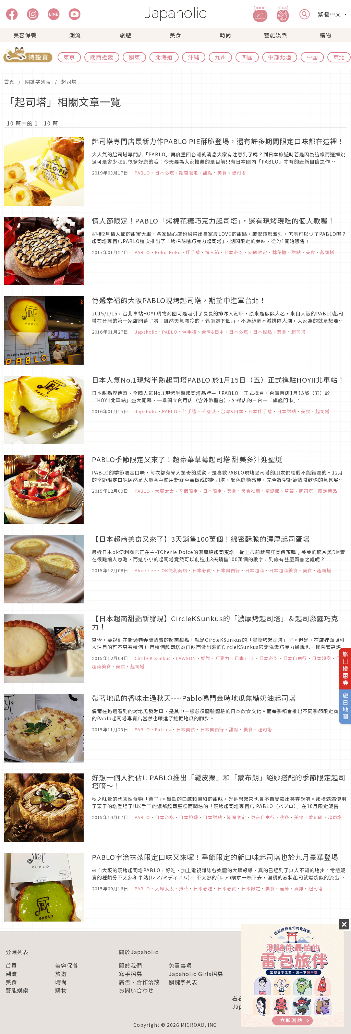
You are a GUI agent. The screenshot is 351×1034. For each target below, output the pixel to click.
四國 (247, 57)
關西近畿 (101, 57)
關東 (134, 57)
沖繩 (193, 57)
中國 (312, 57)
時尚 (225, 35)
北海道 (164, 57)
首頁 (9, 81)
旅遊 (125, 35)
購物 (325, 35)
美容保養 (25, 35)
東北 (339, 57)
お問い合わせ (136, 990)
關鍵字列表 (38, 81)
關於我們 (130, 965)
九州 (220, 57)
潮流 (75, 35)
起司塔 (69, 81)
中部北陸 (279, 57)
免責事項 (180, 965)
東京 (69, 57)
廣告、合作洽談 (139, 982)
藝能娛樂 (275, 35)
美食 (175, 35)
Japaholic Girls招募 (196, 974)
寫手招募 (130, 974)
